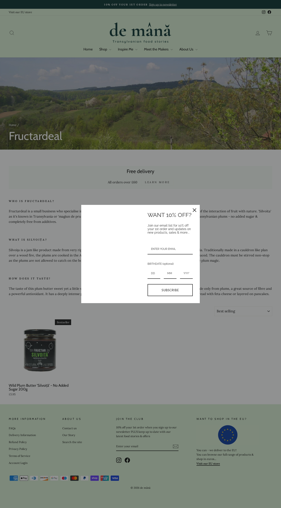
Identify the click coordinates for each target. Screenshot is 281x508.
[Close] (194, 210)
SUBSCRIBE (170, 290)
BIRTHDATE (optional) (161, 263)
